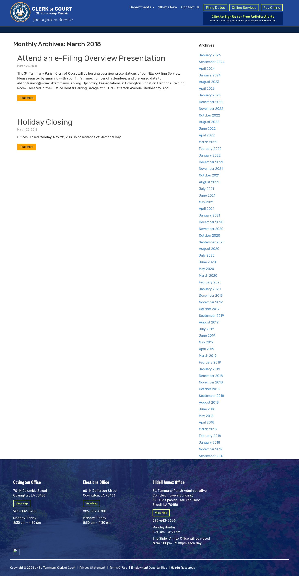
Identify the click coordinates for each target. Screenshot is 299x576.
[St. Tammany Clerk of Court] (41, 11)
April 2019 (206, 349)
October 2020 (209, 235)
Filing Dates (215, 7)
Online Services (244, 7)
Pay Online (271, 7)
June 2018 (207, 409)
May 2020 (206, 269)
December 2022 (211, 102)
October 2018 (209, 389)
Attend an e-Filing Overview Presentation (91, 58)
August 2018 (209, 402)
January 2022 (210, 155)
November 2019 (211, 302)
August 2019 (209, 322)
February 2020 (210, 282)
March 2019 (208, 356)
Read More (26, 98)
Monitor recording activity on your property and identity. (243, 18)
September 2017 (211, 456)
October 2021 (209, 175)
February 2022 (210, 149)
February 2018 (210, 436)
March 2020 (208, 276)
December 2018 (211, 376)
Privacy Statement (92, 567)
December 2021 (211, 162)
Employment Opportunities (149, 567)
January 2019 (209, 369)
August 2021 (209, 182)
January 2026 (210, 55)
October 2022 (209, 115)
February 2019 (210, 362)
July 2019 (206, 329)
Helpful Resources (183, 567)
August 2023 (209, 82)
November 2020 (211, 229)
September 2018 (211, 396)
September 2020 (212, 242)
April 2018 (206, 422)
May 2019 (206, 342)
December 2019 (211, 295)
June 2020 (207, 262)
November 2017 (211, 449)
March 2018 (208, 429)
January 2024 (210, 75)
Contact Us (190, 7)
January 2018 (209, 442)
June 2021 (207, 195)
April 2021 (206, 209)
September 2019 (211, 316)
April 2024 (207, 69)
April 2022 (207, 135)
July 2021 (206, 189)
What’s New (167, 7)
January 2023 (209, 95)
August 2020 (209, 249)
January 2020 (210, 289)
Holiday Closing (45, 122)
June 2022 (207, 129)
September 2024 (212, 62)
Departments (141, 7)
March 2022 (208, 142)
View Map (22, 503)
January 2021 (209, 215)
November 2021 (211, 169)
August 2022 (209, 122)
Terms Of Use (118, 567)
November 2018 (211, 382)
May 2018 (206, 416)
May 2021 (206, 202)
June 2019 (207, 336)
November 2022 (211, 109)
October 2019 (209, 309)
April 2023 (207, 88)
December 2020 (211, 222)
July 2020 (207, 255)
